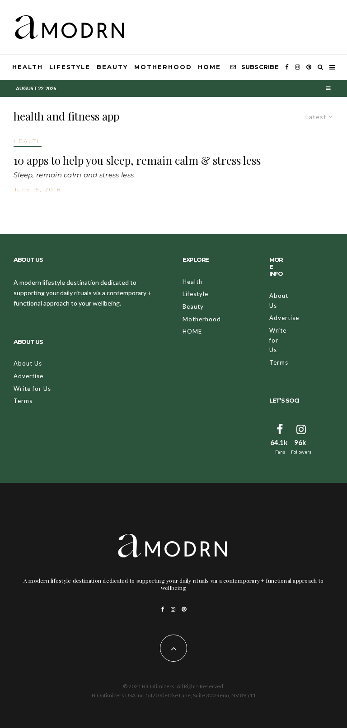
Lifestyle (70, 66)
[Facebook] (287, 67)
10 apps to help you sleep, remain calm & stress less (137, 160)
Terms (23, 400)
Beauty (112, 66)
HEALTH (28, 141)
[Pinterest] (308, 67)
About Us (28, 363)
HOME (209, 66)
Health (27, 66)
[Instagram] (297, 67)
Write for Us (32, 388)
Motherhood (163, 66)
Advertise (28, 376)
